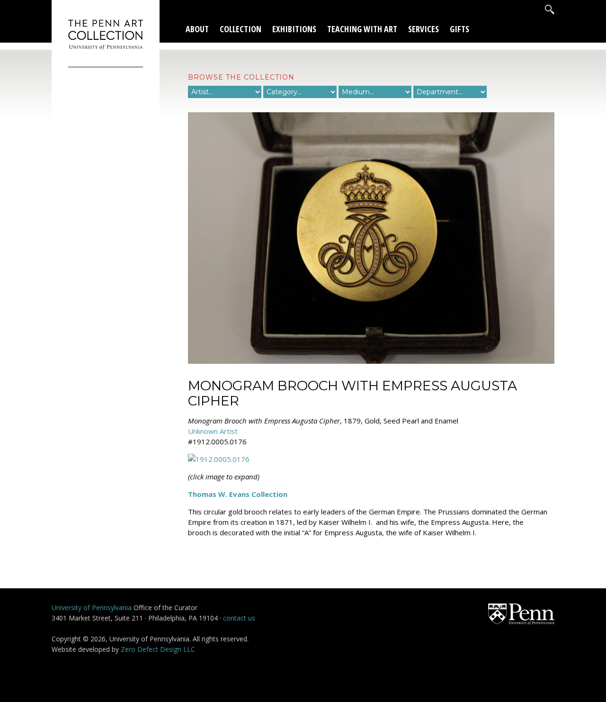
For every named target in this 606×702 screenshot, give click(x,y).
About (197, 29)
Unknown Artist (213, 431)
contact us (239, 617)
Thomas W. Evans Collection (237, 494)
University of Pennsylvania (92, 607)
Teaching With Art (362, 29)
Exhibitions (294, 29)
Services (423, 29)
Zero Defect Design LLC (158, 649)
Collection (240, 29)
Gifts (459, 29)
